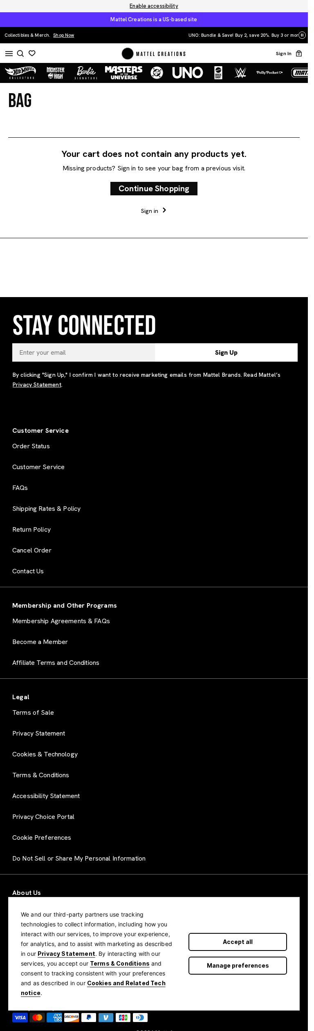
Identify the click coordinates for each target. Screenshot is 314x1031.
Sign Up (226, 352)
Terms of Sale (33, 712)
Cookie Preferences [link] (42, 837)
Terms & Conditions (120, 963)
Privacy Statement (66, 953)
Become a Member (40, 641)
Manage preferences (238, 965)
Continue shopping (154, 188)
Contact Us (28, 571)
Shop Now (228, 35)
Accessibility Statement (46, 796)
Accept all (238, 941)
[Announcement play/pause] (302, 35)
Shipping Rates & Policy (46, 508)
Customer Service (38, 467)
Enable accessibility (154, 6)
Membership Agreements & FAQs (61, 621)
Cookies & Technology (45, 754)
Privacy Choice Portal (43, 816)
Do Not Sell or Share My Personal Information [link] (79, 858)
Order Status (31, 446)
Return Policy (31, 529)
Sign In (284, 53)
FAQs (20, 487)
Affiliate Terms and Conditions (55, 662)
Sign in (150, 210)
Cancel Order (32, 550)
